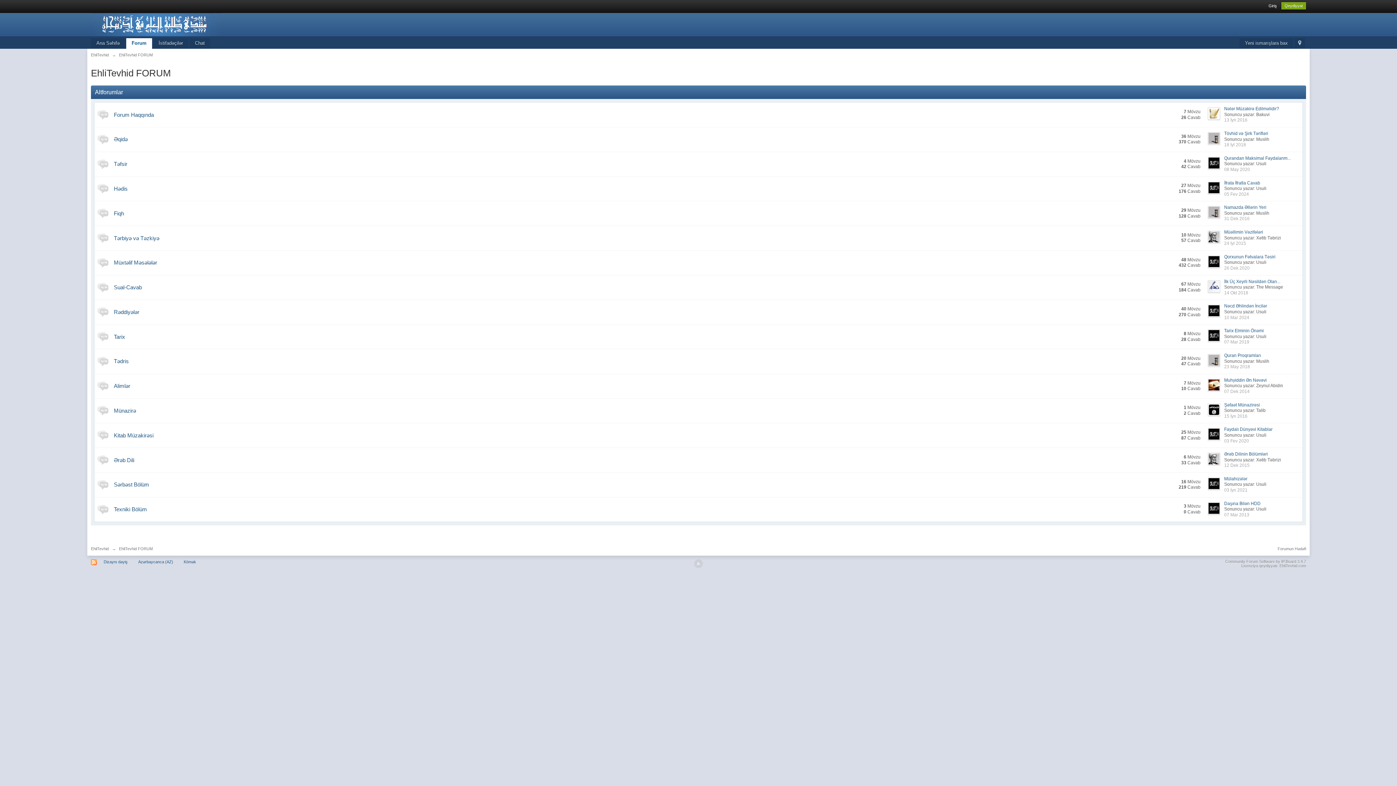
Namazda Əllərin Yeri (1245, 207)
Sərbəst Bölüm (131, 484)
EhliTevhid (100, 549)
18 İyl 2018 (1235, 144)
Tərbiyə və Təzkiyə (136, 238)
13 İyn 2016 (1235, 120)
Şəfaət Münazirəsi (1242, 405)
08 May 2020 (1237, 169)
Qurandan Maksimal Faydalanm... (1257, 158)
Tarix (119, 337)
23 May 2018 (1237, 366)
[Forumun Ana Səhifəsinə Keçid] (156, 24)
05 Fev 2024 (1236, 194)
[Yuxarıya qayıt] (698, 563)
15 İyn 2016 (1235, 416)
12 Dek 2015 (1237, 465)
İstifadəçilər (171, 43)
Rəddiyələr (126, 312)
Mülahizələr (1235, 478)
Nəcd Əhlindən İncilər (1245, 306)
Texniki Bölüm (130, 509)
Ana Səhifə (108, 43)
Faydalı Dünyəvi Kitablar (1248, 429)
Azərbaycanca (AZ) (155, 562)
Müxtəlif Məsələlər (135, 262)
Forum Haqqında (134, 115)
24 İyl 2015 (1235, 243)
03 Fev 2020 (1236, 441)
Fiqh (119, 213)
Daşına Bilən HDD (1242, 503)
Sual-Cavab (128, 287)
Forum (139, 43)
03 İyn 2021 (1235, 490)
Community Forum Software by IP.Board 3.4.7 (1265, 561)
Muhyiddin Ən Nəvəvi (1245, 380)
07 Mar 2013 (1236, 514)
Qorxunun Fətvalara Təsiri (1249, 256)
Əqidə (121, 139)
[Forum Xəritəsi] (1299, 43)
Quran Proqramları (1242, 355)
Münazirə (125, 411)
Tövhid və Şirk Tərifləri (1246, 133)
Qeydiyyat (1294, 6)
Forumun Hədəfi (1292, 549)
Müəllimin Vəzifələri (1243, 232)
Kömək (190, 562)
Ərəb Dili (124, 460)
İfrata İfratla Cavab (1242, 183)
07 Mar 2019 (1236, 342)
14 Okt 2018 (1236, 292)
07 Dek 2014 (1237, 391)
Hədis (121, 189)
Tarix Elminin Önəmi (1244, 330)
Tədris (121, 361)
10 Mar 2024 (1236, 317)
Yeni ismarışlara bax (1266, 43)
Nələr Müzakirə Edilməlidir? (1251, 108)
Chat (200, 43)
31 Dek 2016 (1237, 218)
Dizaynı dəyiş (116, 562)
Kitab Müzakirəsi (134, 435)
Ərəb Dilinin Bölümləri (1246, 454)
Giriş (1273, 6)
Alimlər (122, 386)
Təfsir (120, 164)
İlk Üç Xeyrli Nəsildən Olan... (1252, 281)
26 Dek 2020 (1237, 268)
